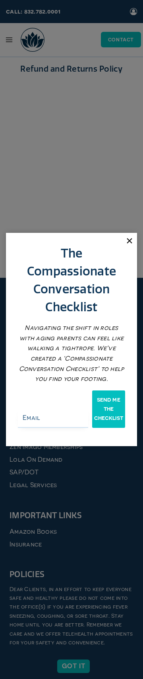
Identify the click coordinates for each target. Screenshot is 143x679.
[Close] (129, 240)
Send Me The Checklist (108, 409)
